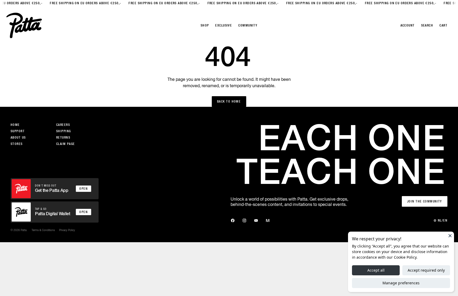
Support (18, 131)
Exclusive (223, 25)
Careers (63, 125)
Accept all (376, 270)
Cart (443, 25)
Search (427, 25)
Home (15, 125)
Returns (63, 137)
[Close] (450, 236)
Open (83, 189)
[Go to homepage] (24, 25)
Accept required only (426, 270)
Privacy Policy (67, 230)
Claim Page (65, 144)
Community (247, 25)
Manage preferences (401, 282)
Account (407, 25)
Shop (205, 25)
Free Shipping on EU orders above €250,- (82, 3)
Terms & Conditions (43, 230)
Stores (17, 144)
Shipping (63, 131)
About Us (18, 137)
